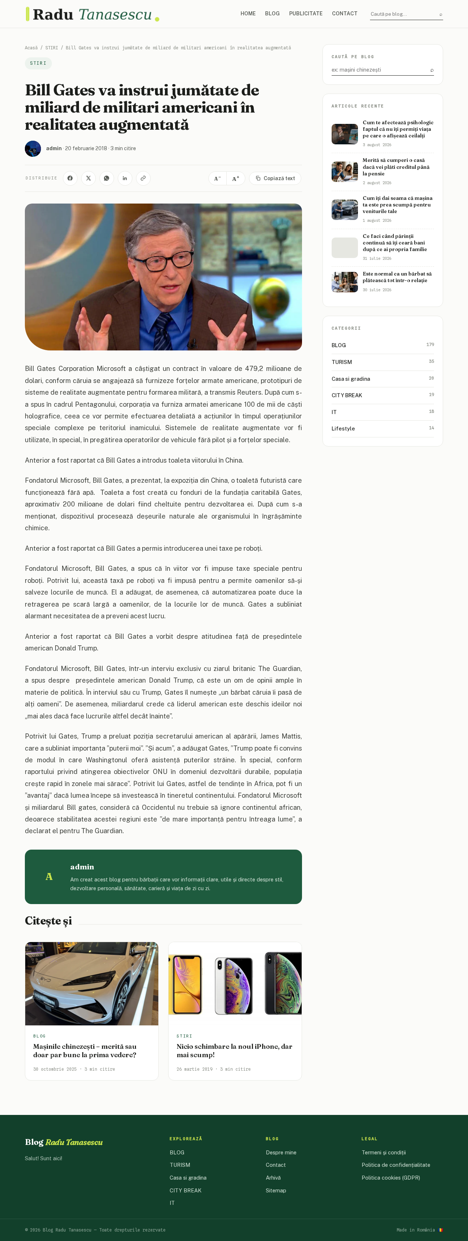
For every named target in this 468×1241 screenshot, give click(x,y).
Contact (276, 1165)
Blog (64, 1142)
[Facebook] (70, 178)
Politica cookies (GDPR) (391, 1177)
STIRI (51, 47)
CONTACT (345, 13)
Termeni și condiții (384, 1152)
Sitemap (276, 1190)
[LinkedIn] (125, 178)
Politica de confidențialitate (396, 1165)
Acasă (31, 47)
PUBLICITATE (305, 13)
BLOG (272, 13)
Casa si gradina (383, 378)
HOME (248, 13)
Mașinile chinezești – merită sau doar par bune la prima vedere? (85, 1050)
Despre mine (281, 1152)
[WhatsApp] (106, 178)
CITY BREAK (383, 395)
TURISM (383, 361)
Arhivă (273, 1177)
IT (383, 411)
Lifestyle (383, 428)
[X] (88, 178)
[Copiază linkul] (143, 178)
